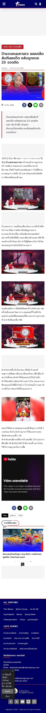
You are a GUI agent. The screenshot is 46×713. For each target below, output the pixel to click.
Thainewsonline (10, 619)
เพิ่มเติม (8, 686)
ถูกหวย (13, 515)
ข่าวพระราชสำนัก (9, 633)
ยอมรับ (7, 691)
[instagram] (34, 701)
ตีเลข (21, 515)
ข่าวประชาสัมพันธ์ (10, 648)
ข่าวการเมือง (24, 633)
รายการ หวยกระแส (31, 158)
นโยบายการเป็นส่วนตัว (28, 648)
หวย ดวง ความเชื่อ (17, 68)
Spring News (30, 614)
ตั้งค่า (8, 696)
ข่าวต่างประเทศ (9, 643)
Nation (19, 614)
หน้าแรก (4, 68)
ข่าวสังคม (35, 633)
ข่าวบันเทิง (7, 638)
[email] (41, 105)
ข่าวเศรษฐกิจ (23, 643)
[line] (35, 105)
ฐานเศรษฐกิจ (33, 619)
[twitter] (30, 105)
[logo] (18, 4)
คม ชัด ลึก (34, 609)
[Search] (36, 4)
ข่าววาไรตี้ (35, 638)
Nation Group (21, 609)
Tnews (22, 619)
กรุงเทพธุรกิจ (8, 614)
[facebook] (24, 105)
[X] (16, 701)
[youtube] (22, 701)
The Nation (8, 609)
